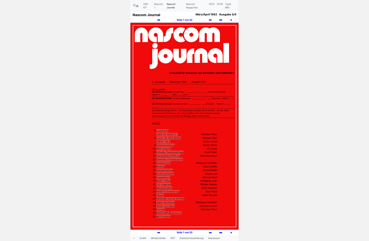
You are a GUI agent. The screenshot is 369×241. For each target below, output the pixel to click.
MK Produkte (163, 216)
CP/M (220, 4)
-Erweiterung (168, 191)
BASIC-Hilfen (163, 180)
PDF (173, 238)
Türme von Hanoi (165, 205)
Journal (170, 198)
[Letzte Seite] (221, 20)
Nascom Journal (171, 6)
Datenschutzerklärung (192, 238)
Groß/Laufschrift (165, 173)
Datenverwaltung (165, 145)
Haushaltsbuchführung (168, 155)
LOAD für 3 (167, 134)
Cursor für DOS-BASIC (168, 137)
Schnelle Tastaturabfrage (169, 152)
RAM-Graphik (163, 148)
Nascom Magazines (192, 6)
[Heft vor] (210, 20)
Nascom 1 (158, 6)
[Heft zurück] (158, 20)
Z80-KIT (146, 6)
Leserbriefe (162, 130)
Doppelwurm (163, 177)
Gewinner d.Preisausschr (169, 159)
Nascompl (162, 213)
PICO (211, 4)
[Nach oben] (133, 238)
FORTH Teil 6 (163, 141)
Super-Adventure (165, 202)
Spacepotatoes (164, 170)
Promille (160, 209)
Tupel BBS (228, 6)
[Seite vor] (231, 20)
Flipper (160, 195)
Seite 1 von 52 (184, 19)
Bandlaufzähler (164, 188)
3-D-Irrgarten (163, 184)
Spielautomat (163, 162)
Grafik (143, 238)
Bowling (160, 166)
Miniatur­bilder (158, 238)
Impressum (176, 213)
